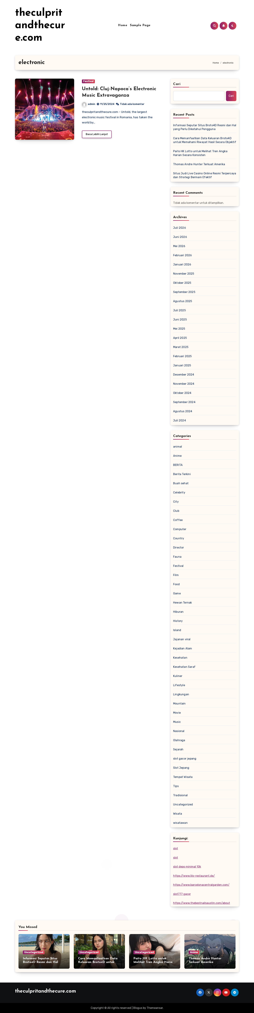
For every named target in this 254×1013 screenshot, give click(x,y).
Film (176, 575)
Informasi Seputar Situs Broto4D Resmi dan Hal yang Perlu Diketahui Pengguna (204, 127)
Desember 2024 (183, 374)
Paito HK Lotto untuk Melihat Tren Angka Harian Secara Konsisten (200, 153)
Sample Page (140, 25)
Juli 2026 (179, 227)
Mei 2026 (179, 246)
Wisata (177, 813)
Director (178, 547)
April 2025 (180, 338)
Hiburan (178, 611)
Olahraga (179, 740)
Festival (88, 81)
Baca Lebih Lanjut (97, 134)
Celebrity (179, 492)
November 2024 (183, 383)
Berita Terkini (182, 474)
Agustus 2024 (182, 411)
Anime (177, 455)
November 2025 (183, 273)
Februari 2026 (182, 255)
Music (177, 722)
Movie (177, 712)
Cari (177, 84)
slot (175, 848)
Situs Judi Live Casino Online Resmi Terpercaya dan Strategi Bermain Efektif (204, 175)
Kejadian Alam (182, 648)
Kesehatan (180, 657)
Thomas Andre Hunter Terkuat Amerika (199, 164)
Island (177, 630)
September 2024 (184, 402)
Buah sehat (181, 483)
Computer (179, 529)
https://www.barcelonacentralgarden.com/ (201, 884)
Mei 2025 (179, 328)
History (178, 621)
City (176, 501)
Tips (176, 786)
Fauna (177, 556)
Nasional (179, 731)
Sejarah (178, 749)
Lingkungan (181, 694)
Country (178, 538)
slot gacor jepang (184, 758)
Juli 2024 (179, 420)
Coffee (178, 520)
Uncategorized (183, 804)
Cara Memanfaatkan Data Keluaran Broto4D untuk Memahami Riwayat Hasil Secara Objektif (204, 140)
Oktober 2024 (182, 393)
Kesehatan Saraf (184, 666)
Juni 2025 (180, 319)
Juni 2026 (180, 237)
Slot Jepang (181, 767)
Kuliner (177, 676)
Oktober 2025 (182, 282)
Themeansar (155, 1008)
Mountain (179, 703)
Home (122, 25)
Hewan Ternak (182, 602)
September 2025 (184, 292)
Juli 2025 (179, 310)
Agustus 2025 (182, 301)
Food (176, 584)
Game (177, 593)
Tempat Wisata (183, 777)
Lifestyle (179, 685)
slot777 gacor (182, 894)
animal (177, 446)
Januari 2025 (182, 365)
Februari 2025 (182, 356)
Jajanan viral (182, 639)
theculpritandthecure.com (40, 25)
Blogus (137, 1008)
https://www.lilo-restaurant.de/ (194, 875)
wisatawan (180, 822)
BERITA (178, 465)
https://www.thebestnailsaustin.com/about (201, 903)
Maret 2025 (180, 347)
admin (91, 104)
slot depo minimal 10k (187, 866)
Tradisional (180, 795)
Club (176, 510)
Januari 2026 (182, 264)
